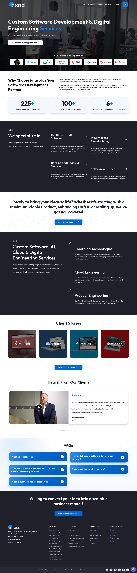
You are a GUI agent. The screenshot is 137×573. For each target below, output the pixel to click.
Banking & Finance (73, 533)
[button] (133, 569)
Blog (91, 533)
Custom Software (54, 530)
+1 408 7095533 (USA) (14, 542)
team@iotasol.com (14, 539)
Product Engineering (55, 549)
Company (117, 5)
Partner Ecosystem (104, 5)
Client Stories (94, 538)
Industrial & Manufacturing (76, 538)
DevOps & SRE (53, 557)
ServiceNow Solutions (55, 546)
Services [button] (82, 5)
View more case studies (67, 367)
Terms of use (60, 570)
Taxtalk (73, 420)
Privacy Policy (78, 570)
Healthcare (71, 530)
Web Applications (54, 535)
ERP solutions (53, 543)
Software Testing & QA (56, 554)
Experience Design (54, 551)
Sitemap (85, 570)
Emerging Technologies (56, 533)
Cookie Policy (69, 570)
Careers (92, 541)
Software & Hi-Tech (74, 535)
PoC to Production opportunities (24, 43)
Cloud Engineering (54, 541)
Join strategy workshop (67, 222)
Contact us (93, 543)
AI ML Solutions (53, 538)
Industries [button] (91, 5)
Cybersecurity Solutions (56, 560)
